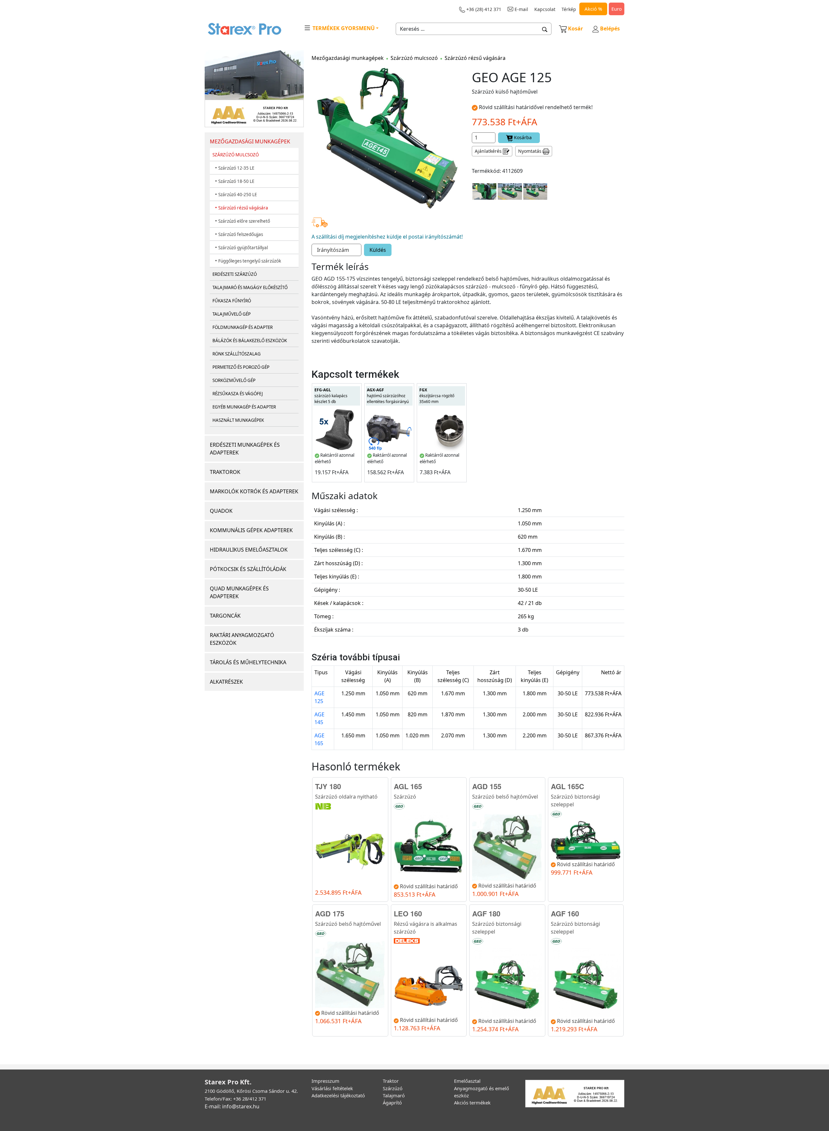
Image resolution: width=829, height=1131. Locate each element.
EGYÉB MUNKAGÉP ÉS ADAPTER (244, 407)
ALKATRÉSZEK (226, 681)
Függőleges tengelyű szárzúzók (249, 261)
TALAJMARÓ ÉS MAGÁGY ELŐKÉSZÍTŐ (250, 287)
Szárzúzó (405, 796)
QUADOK (221, 510)
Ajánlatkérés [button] (489, 151)
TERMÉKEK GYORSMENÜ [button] (343, 28)
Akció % (593, 9)
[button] (544, 29)
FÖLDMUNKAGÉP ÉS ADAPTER (242, 327)
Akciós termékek (472, 1102)
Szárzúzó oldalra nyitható (346, 796)
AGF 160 (565, 913)
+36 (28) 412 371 (483, 9)
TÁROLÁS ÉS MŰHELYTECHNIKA (248, 662)
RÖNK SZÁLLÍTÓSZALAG (236, 354)
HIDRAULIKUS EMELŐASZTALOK (249, 549)
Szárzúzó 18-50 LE (236, 181)
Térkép (569, 9)
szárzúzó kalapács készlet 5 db (330, 395)
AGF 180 (486, 913)
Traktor (391, 1081)
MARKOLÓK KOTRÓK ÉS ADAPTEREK (254, 491)
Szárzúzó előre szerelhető (244, 221)
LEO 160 (408, 913)
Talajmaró (394, 1095)
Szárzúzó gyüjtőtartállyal (243, 248)
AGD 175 (329, 913)
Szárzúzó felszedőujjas (240, 234)
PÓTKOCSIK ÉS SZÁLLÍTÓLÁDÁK (248, 569)
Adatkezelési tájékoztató (338, 1095)
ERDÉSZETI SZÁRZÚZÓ (234, 274)
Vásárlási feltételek (332, 1088)
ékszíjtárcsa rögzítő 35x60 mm (436, 395)
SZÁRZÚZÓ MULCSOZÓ (235, 155)
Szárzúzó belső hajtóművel (505, 796)
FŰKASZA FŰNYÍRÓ (231, 301)
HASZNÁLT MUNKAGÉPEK (238, 420)
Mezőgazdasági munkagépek (348, 58)
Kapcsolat (544, 9)
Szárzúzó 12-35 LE (236, 168)
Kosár (575, 28)
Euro (616, 9)
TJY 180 (328, 786)
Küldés (377, 249)
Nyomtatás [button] (530, 151)
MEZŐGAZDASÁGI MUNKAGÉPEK (250, 141)
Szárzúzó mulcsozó (414, 58)
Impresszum (325, 1081)
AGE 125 (319, 697)
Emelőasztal (467, 1081)
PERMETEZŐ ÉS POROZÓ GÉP (240, 367)
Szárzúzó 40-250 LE (237, 194)
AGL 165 (408, 786)
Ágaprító (392, 1102)
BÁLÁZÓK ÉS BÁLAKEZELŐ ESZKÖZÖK (249, 340)
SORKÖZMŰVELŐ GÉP (234, 380)
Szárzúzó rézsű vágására (243, 208)
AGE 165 (319, 739)
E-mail (520, 9)
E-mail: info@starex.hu (232, 1106)
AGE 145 (319, 718)
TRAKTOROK (225, 472)
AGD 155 (486, 786)
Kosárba (522, 137)
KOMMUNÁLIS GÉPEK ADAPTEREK (251, 530)
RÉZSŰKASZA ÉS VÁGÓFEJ (237, 394)
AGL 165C (567, 786)
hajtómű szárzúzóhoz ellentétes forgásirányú (388, 395)
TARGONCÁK (225, 615)
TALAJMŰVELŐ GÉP (231, 314)
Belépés (609, 28)
